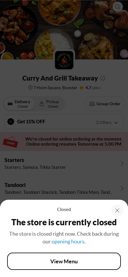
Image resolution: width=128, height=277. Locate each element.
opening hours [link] (68, 241)
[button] (117, 210)
